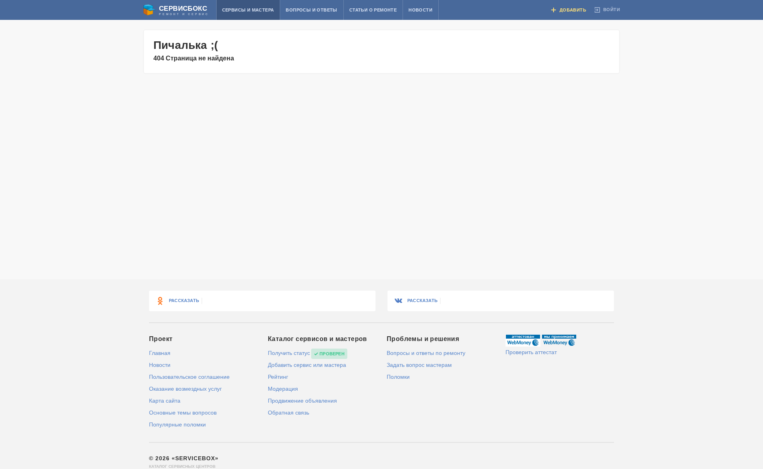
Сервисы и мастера (248, 10)
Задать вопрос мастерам (419, 365)
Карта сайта (164, 400)
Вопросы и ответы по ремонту (426, 353)
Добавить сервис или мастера (307, 365)
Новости (420, 10)
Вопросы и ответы (311, 10)
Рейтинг (278, 377)
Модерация (283, 389)
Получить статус (289, 353)
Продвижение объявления (302, 400)
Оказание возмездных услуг (185, 389)
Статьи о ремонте (373, 10)
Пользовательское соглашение (189, 377)
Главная (159, 353)
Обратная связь (288, 412)
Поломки (398, 377)
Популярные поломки (177, 424)
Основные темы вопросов (183, 412)
